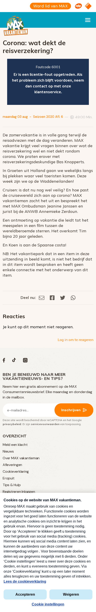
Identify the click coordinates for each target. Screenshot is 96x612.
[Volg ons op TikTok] (14, 361)
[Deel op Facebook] (52, 297)
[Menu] (87, 19)
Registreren (12, 491)
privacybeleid (12, 424)
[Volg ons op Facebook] (4, 361)
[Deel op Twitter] (62, 297)
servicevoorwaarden (45, 424)
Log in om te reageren (75, 339)
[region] (48, 82)
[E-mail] (41, 297)
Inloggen (28, 491)
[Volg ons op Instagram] (25, 361)
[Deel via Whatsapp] (73, 297)
